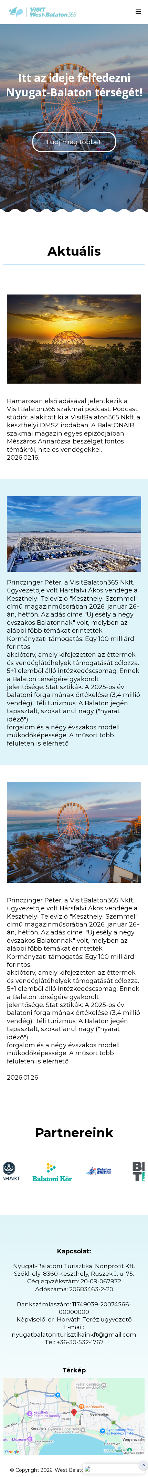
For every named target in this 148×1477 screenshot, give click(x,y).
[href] (74, 1416)
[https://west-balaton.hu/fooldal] (42, 12)
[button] (138, 12)
